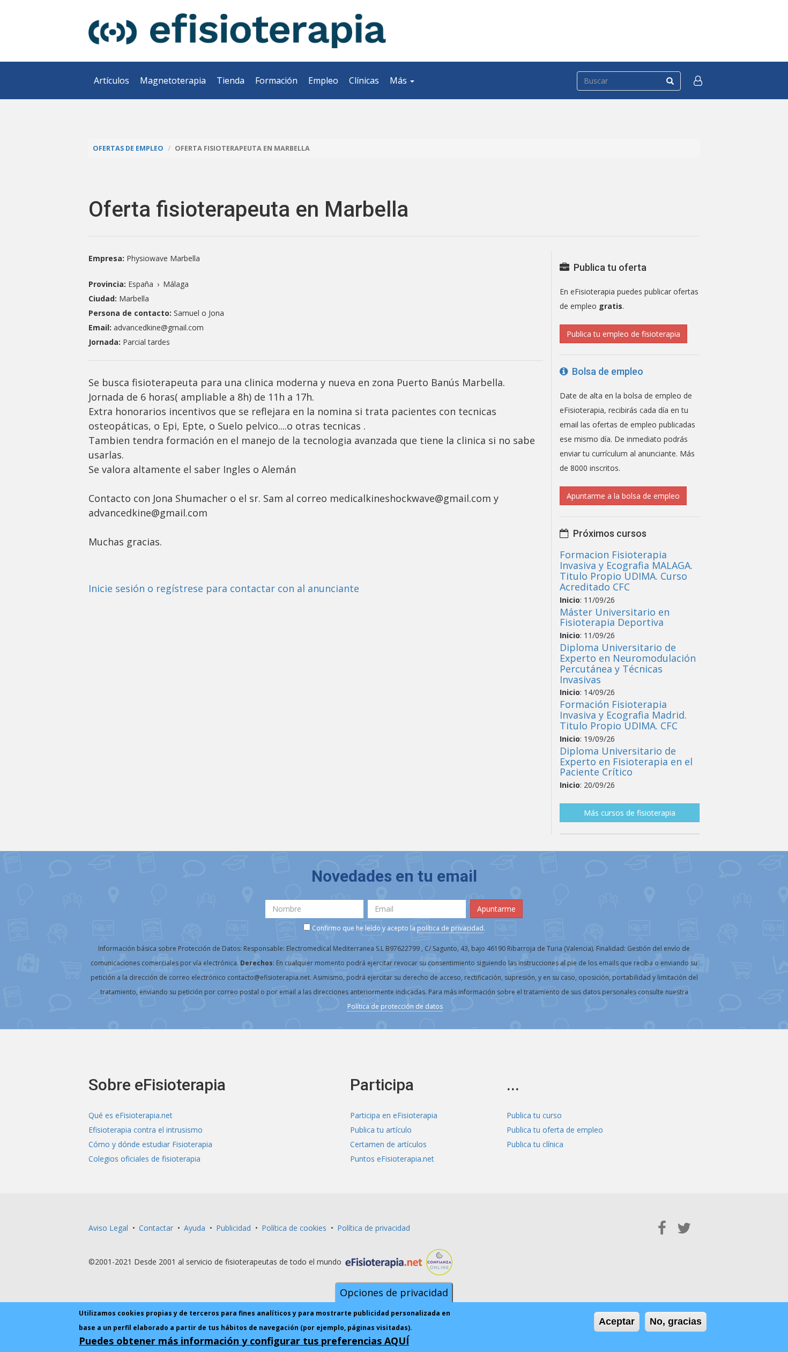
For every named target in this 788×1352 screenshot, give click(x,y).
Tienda (230, 80)
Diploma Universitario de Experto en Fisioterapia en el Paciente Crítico (626, 761)
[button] (698, 80)
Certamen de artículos (388, 1144)
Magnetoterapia (173, 80)
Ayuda (194, 1228)
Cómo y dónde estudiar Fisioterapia (150, 1144)
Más (399, 80)
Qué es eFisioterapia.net (130, 1115)
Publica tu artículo (381, 1130)
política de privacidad (450, 928)
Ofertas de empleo (128, 148)
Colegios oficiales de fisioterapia (144, 1159)
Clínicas (364, 80)
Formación (276, 80)
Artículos (111, 80)
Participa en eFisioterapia (393, 1115)
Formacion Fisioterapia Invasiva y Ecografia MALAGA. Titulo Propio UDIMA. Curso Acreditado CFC (626, 570)
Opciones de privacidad (394, 1292)
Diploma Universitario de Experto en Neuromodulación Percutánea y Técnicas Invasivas (628, 663)
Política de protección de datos (395, 1006)
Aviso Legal (108, 1228)
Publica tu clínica (535, 1144)
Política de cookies (294, 1228)
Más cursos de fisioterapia (629, 813)
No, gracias (676, 1321)
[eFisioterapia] (237, 30)
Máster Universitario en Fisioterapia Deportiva (615, 617)
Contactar (156, 1228)
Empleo (323, 80)
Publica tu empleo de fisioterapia (623, 334)
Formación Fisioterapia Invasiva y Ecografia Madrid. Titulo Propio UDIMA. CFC (623, 715)
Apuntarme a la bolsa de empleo (623, 496)
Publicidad (233, 1228)
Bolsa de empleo (605, 371)
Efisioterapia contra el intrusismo (145, 1130)
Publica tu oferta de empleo (555, 1130)
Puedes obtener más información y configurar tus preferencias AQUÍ (244, 1340)
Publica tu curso (534, 1115)
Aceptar (617, 1321)
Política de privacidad (373, 1228)
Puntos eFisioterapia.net (392, 1159)
